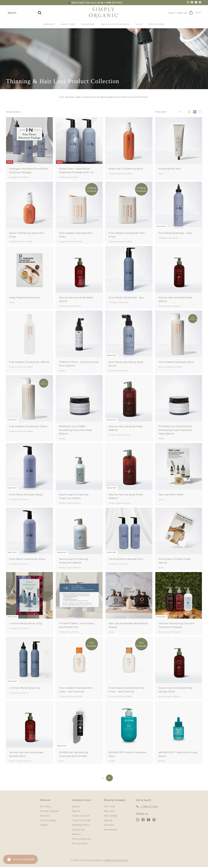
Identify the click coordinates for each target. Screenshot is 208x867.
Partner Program (49, 811)
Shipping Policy (81, 824)
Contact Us (78, 829)
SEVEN (112, 761)
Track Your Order (81, 820)
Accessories (110, 829)
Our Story (45, 806)
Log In (172, 12)
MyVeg (62, 370)
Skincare (88, 24)
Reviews (44, 815)
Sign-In (76, 811)
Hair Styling (110, 815)
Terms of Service (81, 838)
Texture (108, 820)
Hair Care (68, 24)
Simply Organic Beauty (70, 306)
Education (156, 24)
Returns (76, 834)
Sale (139, 24)
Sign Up (182, 12)
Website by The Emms (116, 860)
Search (76, 806)
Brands (49, 24)
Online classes (48, 820)
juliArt (62, 761)
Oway (161, 173)
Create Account (80, 815)
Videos (44, 824)
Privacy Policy (80, 843)
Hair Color (109, 806)
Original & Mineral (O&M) (120, 173)
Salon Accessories (115, 24)
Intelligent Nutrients (19, 177)
